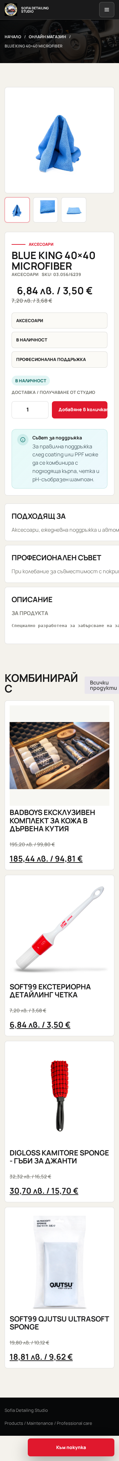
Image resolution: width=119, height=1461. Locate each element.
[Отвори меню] (106, 9)
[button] (59, 140)
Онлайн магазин (47, 37)
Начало (13, 37)
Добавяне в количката (83, 409)
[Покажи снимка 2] (45, 210)
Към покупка (71, 1447)
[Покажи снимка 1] (17, 210)
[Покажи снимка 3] (73, 210)
